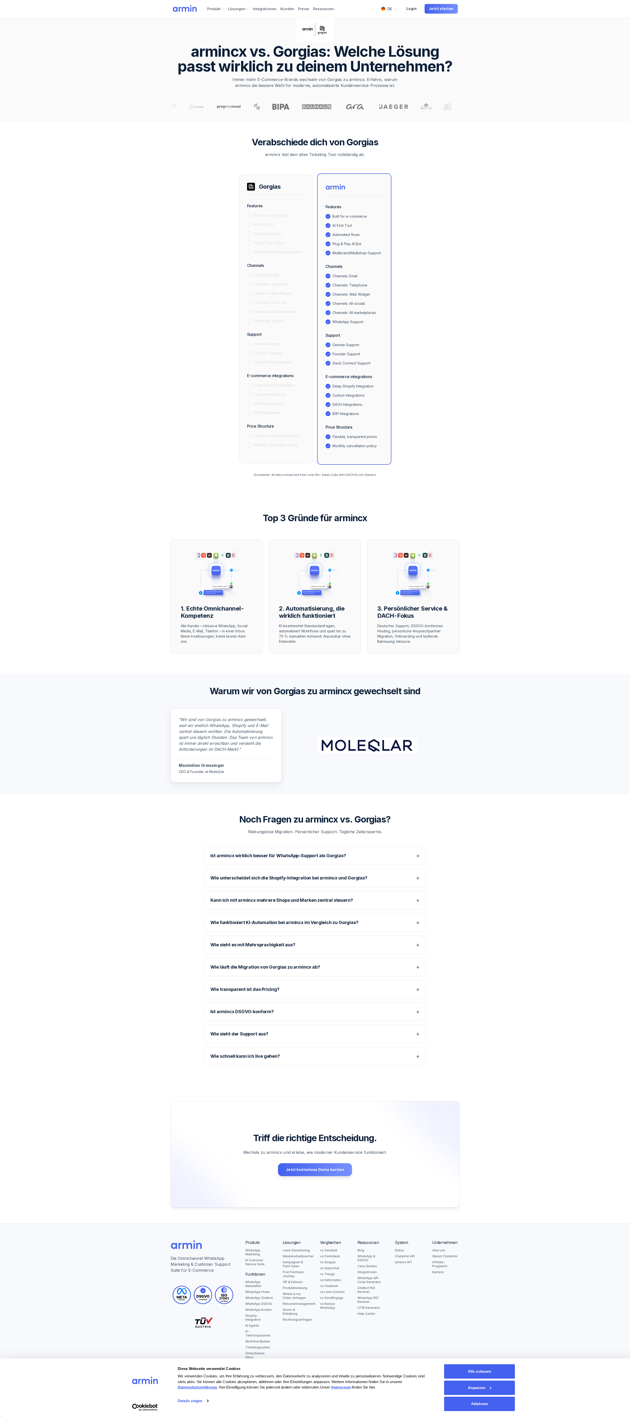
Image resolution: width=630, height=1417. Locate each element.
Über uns (438, 1250)
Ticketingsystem (257, 1347)
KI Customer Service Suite (255, 1262)
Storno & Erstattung (290, 1311)
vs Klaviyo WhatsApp (327, 1306)
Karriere (438, 1272)
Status (399, 1250)
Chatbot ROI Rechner (366, 1290)
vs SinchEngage (331, 1298)
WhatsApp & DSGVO (366, 1258)
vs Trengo (327, 1274)
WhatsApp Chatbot (259, 1298)
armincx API (403, 1262)
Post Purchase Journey (293, 1274)
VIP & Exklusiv (293, 1282)
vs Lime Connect (332, 1292)
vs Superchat (329, 1268)
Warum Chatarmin (444, 1256)
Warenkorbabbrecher (296, 1256)
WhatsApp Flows (257, 1292)
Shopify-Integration (253, 1317)
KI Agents (252, 1325)
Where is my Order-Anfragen (294, 1296)
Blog (360, 1250)
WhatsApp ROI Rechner (367, 1300)
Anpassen (476, 1388)
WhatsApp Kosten (258, 1310)
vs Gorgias (328, 1262)
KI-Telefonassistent (257, 1333)
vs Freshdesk (330, 1256)
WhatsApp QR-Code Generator (369, 1280)
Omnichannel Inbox (254, 1355)
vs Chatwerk (329, 1286)
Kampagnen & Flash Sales (293, 1264)
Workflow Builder (257, 1341)
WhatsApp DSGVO (258, 1304)
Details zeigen (190, 1401)
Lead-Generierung (296, 1250)
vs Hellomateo (330, 1280)
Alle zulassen (479, 1371)
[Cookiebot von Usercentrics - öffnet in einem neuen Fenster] (145, 1407)
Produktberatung (295, 1288)
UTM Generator (368, 1308)
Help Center (366, 1313)
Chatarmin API (405, 1256)
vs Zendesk (328, 1250)
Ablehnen (479, 1404)
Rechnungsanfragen (296, 1319)
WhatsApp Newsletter (253, 1284)
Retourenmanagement (296, 1304)
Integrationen (367, 1272)
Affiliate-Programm (439, 1264)
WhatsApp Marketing (252, 1252)
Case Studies (367, 1266)
